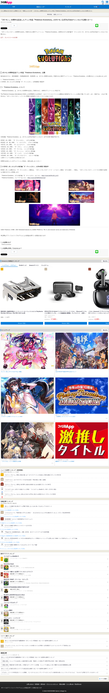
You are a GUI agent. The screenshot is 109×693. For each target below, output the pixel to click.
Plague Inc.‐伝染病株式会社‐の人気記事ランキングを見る (13, 535)
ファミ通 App (6, 2)
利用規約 (37, 684)
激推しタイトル (58, 14)
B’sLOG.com (78, 684)
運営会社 (43, 684)
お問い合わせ (30, 684)
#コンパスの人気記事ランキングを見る (10, 510)
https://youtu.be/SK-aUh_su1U (50, 175)
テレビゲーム (44, 265)
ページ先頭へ (104, 678)
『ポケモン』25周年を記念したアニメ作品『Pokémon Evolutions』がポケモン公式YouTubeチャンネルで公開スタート (62, 11)
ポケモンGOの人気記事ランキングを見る (11, 542)
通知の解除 (62, 684)
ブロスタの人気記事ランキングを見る (10, 529)
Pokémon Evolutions (6, 244)
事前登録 (49, 14)
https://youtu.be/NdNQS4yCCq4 (36, 178)
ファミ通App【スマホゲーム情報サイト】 (11, 11)
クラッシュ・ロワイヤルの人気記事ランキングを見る (13, 548)
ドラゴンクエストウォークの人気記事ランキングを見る (14, 516)
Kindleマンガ (22, 265)
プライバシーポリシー (52, 684)
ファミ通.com (70, 684)
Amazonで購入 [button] (22, 323)
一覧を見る (105, 261)
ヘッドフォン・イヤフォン (9, 265)
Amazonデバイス (34, 265)
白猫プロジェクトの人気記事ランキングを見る (12, 522)
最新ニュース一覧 (27, 11)
